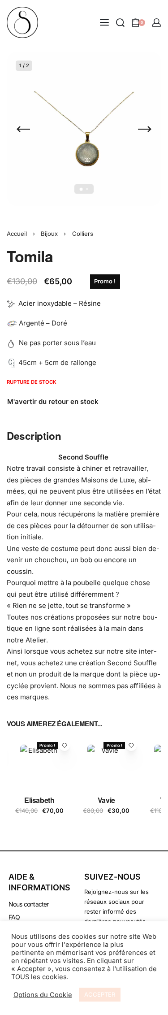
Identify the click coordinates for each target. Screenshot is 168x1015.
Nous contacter (29, 904)
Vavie (106, 799)
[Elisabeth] (39, 764)
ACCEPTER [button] (99, 994)
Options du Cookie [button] (42, 995)
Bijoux (49, 233)
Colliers (82, 233)
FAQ (14, 917)
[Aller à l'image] (80, 189)
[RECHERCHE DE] (120, 22)
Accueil (17, 233)
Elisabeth (39, 799)
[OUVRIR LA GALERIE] (84, 129)
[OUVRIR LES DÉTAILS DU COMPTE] (156, 22)
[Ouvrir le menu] (104, 22)
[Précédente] (23, 129)
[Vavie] (106, 764)
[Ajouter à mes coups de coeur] (64, 745)
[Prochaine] (144, 129)
